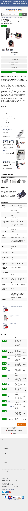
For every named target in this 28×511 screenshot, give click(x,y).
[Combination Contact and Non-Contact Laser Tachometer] (14, 37)
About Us (6, 457)
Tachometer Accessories (14, 62)
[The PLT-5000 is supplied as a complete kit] (3, 49)
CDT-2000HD (6, 161)
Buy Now (14, 72)
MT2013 (5, 151)
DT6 (8, 378)
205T (9, 384)
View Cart (22, 424)
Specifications (14, 67)
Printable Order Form (14, 499)
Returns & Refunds (8, 467)
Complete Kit (14, 64)
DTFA (9, 364)
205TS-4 (9, 396)
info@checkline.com (9, 489)
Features (14, 57)
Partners (6, 448)
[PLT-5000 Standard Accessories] (11, 49)
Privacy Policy (7, 471)
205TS (9, 390)
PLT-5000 (10, 342)
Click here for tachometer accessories (8, 177)
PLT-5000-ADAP (11, 406)
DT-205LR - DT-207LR (8, 140)
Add (5, 340)
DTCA (9, 358)
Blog (5, 453)
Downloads (14, 69)
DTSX (9, 370)
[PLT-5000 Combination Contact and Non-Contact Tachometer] (7, 49)
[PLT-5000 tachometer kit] (22, 194)
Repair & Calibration (8, 444)
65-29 (9, 401)
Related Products (14, 59)
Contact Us (6, 462)
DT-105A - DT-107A (8, 129)
